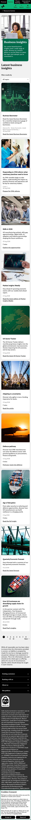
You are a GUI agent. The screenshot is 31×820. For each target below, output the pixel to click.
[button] (28, 6)
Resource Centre (9, 11)
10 (13, 639)
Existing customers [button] (12, 674)
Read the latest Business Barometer (15, 134)
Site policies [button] (10, 691)
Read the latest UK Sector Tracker (14, 356)
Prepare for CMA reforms (11, 191)
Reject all (23, 817)
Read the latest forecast (11, 570)
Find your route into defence (12, 465)
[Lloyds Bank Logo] (2, 6)
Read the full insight (9, 521)
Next (26, 639)
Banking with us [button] (11, 680)
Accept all (8, 817)
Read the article (8, 408)
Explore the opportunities (11, 247)
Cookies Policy (17, 813)
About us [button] (9, 685)
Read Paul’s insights (9, 628)
